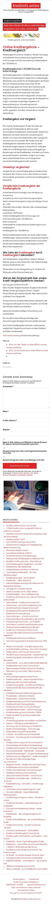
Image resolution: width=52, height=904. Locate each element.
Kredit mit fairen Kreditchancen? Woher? (22, 627)
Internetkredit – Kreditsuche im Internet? (22, 602)
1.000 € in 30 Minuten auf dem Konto (21, 847)
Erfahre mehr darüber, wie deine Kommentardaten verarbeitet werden (20, 474)
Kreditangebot (27, 252)
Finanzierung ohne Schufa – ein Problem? (23, 622)
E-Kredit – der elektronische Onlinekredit (23, 734)
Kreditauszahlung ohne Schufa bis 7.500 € (23, 712)
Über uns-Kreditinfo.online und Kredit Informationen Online (26, 888)
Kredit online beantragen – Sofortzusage (23, 729)
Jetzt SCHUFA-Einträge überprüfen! (21, 542)
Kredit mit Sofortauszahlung (18, 613)
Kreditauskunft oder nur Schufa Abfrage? (23, 707)
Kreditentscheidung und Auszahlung (21, 773)
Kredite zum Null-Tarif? (15, 539)
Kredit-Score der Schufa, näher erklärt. (22, 591)
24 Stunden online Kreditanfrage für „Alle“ (23, 789)
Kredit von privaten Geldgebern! (26, 882)
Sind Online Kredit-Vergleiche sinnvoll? (22, 608)
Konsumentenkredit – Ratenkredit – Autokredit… (26, 751)
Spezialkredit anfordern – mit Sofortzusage (24, 710)
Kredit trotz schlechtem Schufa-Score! (22, 630)
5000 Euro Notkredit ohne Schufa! (20, 866)
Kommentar (8, 386)
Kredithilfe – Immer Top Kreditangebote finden (25, 841)
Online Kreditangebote (20, 47)
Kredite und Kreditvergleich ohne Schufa (22, 833)
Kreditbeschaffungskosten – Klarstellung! (23, 561)
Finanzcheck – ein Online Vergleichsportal (23, 605)
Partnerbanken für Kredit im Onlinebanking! (24, 745)
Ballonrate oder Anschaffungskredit (21, 682)
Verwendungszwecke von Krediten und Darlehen (26, 721)
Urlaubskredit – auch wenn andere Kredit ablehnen (26, 663)
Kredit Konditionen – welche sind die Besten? (24, 679)
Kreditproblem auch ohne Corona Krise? (22, 666)
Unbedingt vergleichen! (16, 167)
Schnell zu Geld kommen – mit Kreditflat (22, 830)
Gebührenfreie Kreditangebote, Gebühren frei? (25, 558)
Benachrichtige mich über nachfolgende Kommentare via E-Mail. (25, 452)
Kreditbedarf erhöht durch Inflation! (21, 638)
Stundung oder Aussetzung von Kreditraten (24, 726)
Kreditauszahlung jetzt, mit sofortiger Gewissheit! (27, 748)
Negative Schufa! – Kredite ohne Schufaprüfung (26, 765)
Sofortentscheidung (11, 335)
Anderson (36, 899)
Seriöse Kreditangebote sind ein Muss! (22, 677)
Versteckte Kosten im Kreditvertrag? (21, 556)
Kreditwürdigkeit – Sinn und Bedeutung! (22, 594)
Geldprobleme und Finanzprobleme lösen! (23, 652)
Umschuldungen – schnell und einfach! (22, 616)
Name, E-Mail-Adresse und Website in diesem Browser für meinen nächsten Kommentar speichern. (25, 443)
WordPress (24, 899)
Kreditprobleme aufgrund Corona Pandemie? (24, 742)
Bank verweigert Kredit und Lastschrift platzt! (25, 668)
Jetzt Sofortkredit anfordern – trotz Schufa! (24, 775)
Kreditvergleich (11, 255)
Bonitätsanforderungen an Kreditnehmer (23, 611)
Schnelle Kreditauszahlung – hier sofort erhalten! (26, 649)
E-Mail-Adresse (10, 420)
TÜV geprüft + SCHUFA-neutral (19, 589)
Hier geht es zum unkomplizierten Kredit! (26, 893)
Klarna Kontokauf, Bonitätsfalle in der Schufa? (25, 619)
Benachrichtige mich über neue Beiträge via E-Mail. (24, 460)
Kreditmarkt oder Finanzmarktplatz (20, 704)
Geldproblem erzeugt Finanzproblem (21, 732)
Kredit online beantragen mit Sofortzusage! (24, 770)
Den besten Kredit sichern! (17, 550)
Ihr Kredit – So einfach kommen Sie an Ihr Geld (25, 855)
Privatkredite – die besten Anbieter (20, 696)
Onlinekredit (34, 879)
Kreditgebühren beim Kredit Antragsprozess (24, 693)
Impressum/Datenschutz (36, 885)
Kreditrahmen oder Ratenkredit (18, 567)
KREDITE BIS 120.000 (14, 885)
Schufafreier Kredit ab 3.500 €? (19, 553)
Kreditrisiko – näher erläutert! (18, 580)
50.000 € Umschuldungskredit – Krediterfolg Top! (27, 655)
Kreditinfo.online (26, 5)
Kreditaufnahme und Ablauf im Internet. (22, 569)
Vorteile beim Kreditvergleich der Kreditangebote (21, 187)
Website (6, 430)
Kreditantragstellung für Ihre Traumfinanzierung (26, 701)
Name (6, 411)
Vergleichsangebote (12, 21)
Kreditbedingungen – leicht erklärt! (20, 578)
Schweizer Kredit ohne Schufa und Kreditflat (24, 858)
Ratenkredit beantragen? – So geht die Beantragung (27, 754)
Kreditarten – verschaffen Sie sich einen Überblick (26, 844)
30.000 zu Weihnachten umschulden (21, 526)
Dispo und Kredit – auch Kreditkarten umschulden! (27, 869)
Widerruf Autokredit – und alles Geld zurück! (24, 646)
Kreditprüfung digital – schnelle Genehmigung (25, 685)
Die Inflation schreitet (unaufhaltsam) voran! (24, 624)
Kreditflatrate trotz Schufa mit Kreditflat (22, 767)
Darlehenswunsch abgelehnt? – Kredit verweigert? (27, 756)
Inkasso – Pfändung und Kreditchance (22, 723)
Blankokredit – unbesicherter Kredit (20, 699)
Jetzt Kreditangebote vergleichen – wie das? (24, 564)
